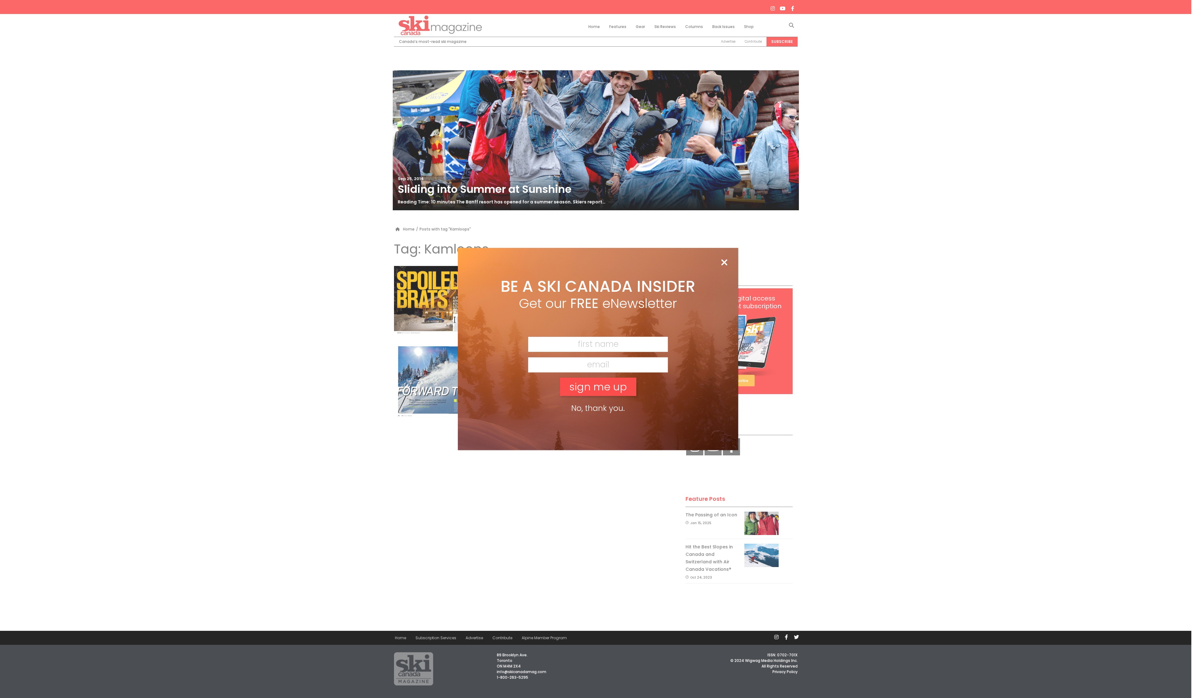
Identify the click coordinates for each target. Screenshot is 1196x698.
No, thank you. (598, 408)
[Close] (724, 262)
